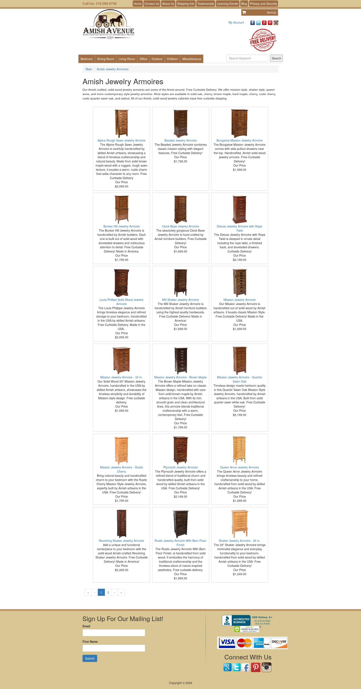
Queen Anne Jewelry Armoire (239, 467)
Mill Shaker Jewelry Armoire (180, 299)
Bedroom (87, 59)
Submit (89, 658)
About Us (168, 3)
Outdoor (157, 59)
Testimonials (205, 3)
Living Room (127, 59)
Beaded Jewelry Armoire (180, 140)
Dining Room (105, 59)
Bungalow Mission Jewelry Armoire (240, 140)
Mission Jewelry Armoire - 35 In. (121, 377)
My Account (236, 22)
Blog (244, 3)
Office (143, 59)
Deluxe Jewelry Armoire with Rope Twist (239, 228)
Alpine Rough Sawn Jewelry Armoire (122, 140)
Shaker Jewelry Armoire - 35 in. (239, 540)
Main (89, 69)
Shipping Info (185, 3)
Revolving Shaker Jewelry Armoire (121, 540)
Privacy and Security (263, 3)
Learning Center (227, 3)
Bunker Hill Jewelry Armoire (121, 226)
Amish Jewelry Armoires (112, 69)
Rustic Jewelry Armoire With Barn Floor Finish (180, 542)
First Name (90, 641)
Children (172, 59)
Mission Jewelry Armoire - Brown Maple (180, 377)
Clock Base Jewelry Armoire (180, 226)
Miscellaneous (191, 59)
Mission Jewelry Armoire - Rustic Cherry (121, 469)
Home (138, 3)
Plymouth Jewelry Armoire (180, 467)
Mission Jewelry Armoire (240, 299)
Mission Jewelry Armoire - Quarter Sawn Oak (239, 379)
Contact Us (152, 3)
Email (86, 626)
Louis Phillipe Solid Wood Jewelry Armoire (121, 301)
